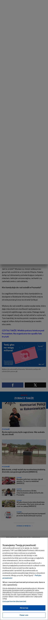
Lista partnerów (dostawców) (14, 601)
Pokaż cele (24, 615)
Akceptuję (24, 608)
